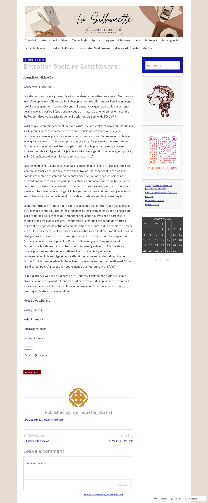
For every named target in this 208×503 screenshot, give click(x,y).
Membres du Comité (127, 48)
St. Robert (151, 40)
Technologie (79, 40)
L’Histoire (124, 40)
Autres (147, 48)
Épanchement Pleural (154, 200)
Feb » (167, 259)
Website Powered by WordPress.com (103, 494)
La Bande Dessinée (36, 48)
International (49, 40)
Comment (122, 485)
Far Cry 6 (149, 196)
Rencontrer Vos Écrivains (95, 48)
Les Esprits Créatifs (63, 48)
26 (144, 250)
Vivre (64, 40)
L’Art (137, 40)
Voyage (109, 40)
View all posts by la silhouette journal (43, 419)
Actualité (30, 40)
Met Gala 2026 (152, 204)
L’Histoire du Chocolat (36, 437)
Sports (96, 40)
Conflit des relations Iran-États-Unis (161, 192)
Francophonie (170, 40)
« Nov (158, 259)
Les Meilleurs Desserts (120, 437)
